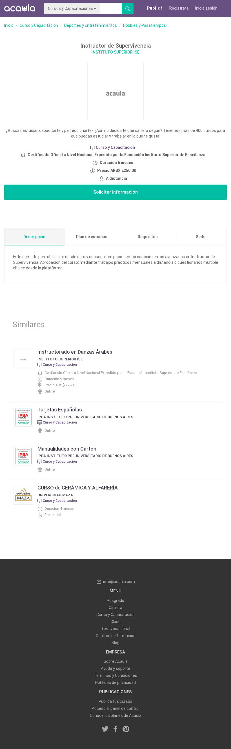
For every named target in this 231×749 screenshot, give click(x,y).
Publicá (155, 8)
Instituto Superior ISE (115, 52)
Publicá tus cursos (115, 701)
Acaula (19, 8)
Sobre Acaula (116, 661)
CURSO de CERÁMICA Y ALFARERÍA (77, 488)
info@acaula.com (119, 581)
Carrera (115, 607)
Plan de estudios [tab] (91, 236)
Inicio (9, 25)
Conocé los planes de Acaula (115, 715)
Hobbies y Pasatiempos (144, 25)
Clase (115, 621)
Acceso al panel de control (115, 708)
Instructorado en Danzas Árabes (74, 352)
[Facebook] (115, 729)
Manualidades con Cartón (66, 449)
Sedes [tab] (202, 236)
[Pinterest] (126, 729)
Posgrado (115, 600)
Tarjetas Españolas (59, 410)
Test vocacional (115, 628)
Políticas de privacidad (115, 682)
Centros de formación (116, 635)
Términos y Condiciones (115, 675)
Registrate (179, 8)
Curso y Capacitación (39, 25)
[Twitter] (105, 729)
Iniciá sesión (206, 8)
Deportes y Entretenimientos (90, 25)
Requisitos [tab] (148, 236)
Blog (115, 643)
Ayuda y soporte (115, 668)
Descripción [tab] (34, 236)
